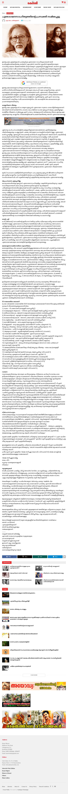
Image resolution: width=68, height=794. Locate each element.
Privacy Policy (33, 786)
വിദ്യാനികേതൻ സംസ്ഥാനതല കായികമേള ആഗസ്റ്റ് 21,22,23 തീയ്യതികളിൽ (34, 650)
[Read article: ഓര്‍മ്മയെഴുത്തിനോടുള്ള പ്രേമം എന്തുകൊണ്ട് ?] (5, 568)
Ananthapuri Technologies (22, 790)
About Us (17, 786)
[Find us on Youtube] (55, 787)
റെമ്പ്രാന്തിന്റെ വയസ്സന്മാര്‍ (51, 566)
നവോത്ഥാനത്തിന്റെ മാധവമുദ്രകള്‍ (21, 626)
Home (5, 7)
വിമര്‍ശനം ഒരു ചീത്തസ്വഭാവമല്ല (53, 573)
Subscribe (37, 7)
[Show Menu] (3, 2)
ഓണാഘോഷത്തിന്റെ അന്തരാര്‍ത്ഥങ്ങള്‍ (23, 634)
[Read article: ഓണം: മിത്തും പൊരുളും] (5, 611)
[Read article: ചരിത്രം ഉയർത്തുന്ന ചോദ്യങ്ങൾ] (5, 668)
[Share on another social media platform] (64, 556)
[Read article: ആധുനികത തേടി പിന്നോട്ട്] (5, 574)
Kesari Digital (15, 7)
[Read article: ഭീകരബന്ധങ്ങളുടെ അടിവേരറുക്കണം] (5, 594)
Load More (34, 675)
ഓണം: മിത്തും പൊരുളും (18, 609)
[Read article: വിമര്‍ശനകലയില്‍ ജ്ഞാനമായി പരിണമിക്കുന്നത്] (38, 581)
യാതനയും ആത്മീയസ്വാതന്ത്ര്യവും (21, 580)
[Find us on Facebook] (50, 787)
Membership (27, 7)
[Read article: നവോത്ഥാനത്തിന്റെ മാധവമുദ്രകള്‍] (5, 627)
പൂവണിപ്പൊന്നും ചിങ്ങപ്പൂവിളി (19, 601)
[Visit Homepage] (33, 2)
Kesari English (59, 7)
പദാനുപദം (10, 13)
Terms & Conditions (44, 786)
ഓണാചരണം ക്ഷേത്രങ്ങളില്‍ (19, 642)
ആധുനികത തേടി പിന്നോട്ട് (18, 573)
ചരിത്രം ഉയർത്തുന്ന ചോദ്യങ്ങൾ (20, 666)
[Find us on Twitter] (52, 787)
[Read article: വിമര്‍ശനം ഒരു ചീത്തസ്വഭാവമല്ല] (38, 574)
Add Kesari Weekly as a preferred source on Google (36, 83)
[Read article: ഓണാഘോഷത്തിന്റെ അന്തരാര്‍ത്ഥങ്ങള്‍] (5, 635)
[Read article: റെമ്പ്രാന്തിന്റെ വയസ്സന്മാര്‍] (38, 568)
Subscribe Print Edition (8, 768)
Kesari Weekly (6, 790)
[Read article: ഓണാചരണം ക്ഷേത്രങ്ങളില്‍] (5, 643)
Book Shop (47, 7)
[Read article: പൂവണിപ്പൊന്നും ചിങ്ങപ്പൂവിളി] (5, 602)
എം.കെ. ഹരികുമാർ (12, 20)
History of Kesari (6, 773)
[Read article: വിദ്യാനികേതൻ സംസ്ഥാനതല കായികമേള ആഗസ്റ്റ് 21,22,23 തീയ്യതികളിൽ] (5, 651)
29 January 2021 (27, 20)
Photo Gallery (6, 778)
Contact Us (24, 786)
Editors (4, 775)
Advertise (9, 786)
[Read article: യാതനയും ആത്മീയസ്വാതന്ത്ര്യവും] (5, 581)
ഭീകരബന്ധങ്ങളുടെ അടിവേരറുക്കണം (22, 593)
